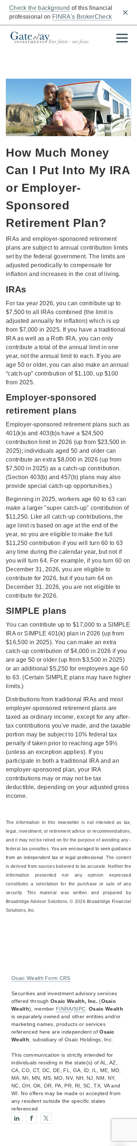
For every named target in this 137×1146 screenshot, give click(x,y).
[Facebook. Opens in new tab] (31, 1118)
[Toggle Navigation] (122, 38)
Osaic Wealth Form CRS (41, 978)
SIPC (79, 1009)
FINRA (64, 1009)
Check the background (39, 8)
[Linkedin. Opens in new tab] (16, 1118)
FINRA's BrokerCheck (82, 17)
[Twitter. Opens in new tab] (46, 1118)
